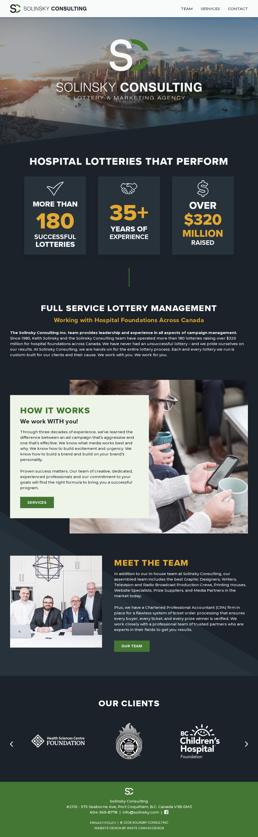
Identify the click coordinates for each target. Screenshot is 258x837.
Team (187, 8)
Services (210, 8)
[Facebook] (166, 812)
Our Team (131, 646)
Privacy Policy (103, 823)
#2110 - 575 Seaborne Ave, (129, 806)
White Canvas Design (145, 828)
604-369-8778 (103, 812)
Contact (238, 8)
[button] (246, 744)
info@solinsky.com (141, 812)
